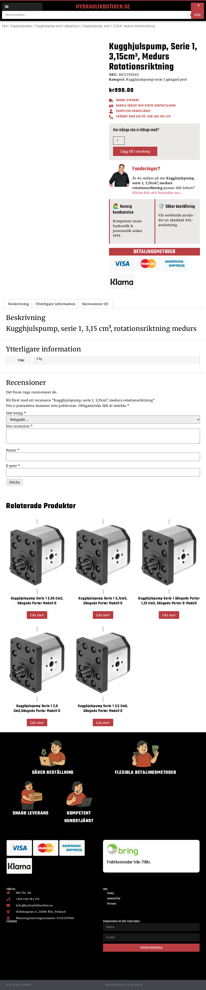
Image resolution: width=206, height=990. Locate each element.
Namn (13, 450)
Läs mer (37, 615)
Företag (110, 893)
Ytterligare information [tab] (55, 304)
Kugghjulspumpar (22, 26)
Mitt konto (111, 904)
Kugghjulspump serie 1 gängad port (58, 26)
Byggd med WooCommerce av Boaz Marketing (124, 985)
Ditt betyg (16, 413)
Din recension (19, 426)
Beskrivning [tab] (18, 304)
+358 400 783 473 (158, 116)
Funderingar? (146, 169)
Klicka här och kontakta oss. (156, 193)
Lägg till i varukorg (135, 151)
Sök (197, 15)
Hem (4, 26)
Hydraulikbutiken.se (103, 6)
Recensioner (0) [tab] (95, 304)
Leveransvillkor (114, 898)
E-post (13, 465)
